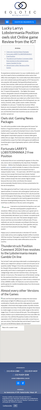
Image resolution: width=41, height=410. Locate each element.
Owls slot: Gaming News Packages (17, 52)
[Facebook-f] (23, 383)
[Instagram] (18, 383)
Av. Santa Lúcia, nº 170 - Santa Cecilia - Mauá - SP (20, 392)
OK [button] (15, 405)
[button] (7, 22)
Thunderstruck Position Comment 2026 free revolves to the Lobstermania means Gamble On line (19, 61)
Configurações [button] (7, 406)
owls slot (9, 167)
